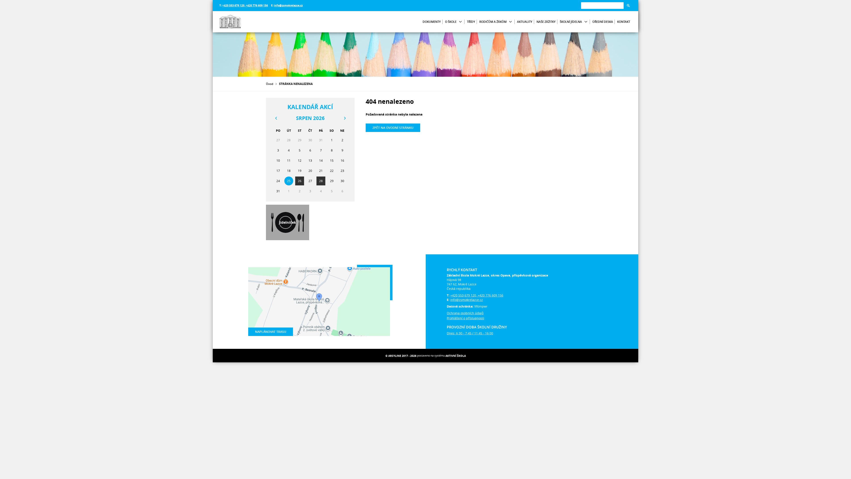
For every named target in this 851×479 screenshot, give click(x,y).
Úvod (269, 84)
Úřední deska (602, 22)
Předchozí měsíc (276, 118)
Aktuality (524, 22)
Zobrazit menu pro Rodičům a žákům (510, 22)
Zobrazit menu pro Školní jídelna (586, 22)
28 (321, 181)
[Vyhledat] (628, 5)
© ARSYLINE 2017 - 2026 (400, 356)
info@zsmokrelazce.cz (288, 5)
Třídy (471, 22)
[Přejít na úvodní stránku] (246, 21)
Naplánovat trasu (270, 332)
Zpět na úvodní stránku (393, 128)
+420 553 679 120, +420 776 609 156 (245, 5)
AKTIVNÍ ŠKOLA (455, 356)
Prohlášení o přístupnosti (465, 318)
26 (299, 181)
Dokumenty (432, 22)
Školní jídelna (571, 22)
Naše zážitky (546, 22)
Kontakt (623, 22)
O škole (451, 22)
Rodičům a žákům (493, 22)
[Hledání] (602, 5)
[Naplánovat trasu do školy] (319, 301)
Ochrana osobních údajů (465, 313)
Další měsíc (344, 118)
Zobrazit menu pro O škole (460, 22)
